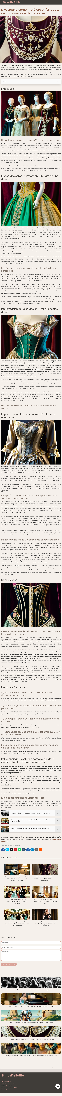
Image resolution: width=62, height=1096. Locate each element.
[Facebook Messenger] (7, 849)
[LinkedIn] (28, 849)
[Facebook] (3, 849)
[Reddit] (40, 849)
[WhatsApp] (19, 849)
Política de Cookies (7, 1086)
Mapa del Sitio (5, 1090)
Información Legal (6, 1081)
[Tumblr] (24, 849)
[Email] (36, 849)
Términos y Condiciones (8, 1084)
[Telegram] (32, 849)
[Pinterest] (15, 849)
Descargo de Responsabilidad (10, 1088)
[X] (11, 849)
